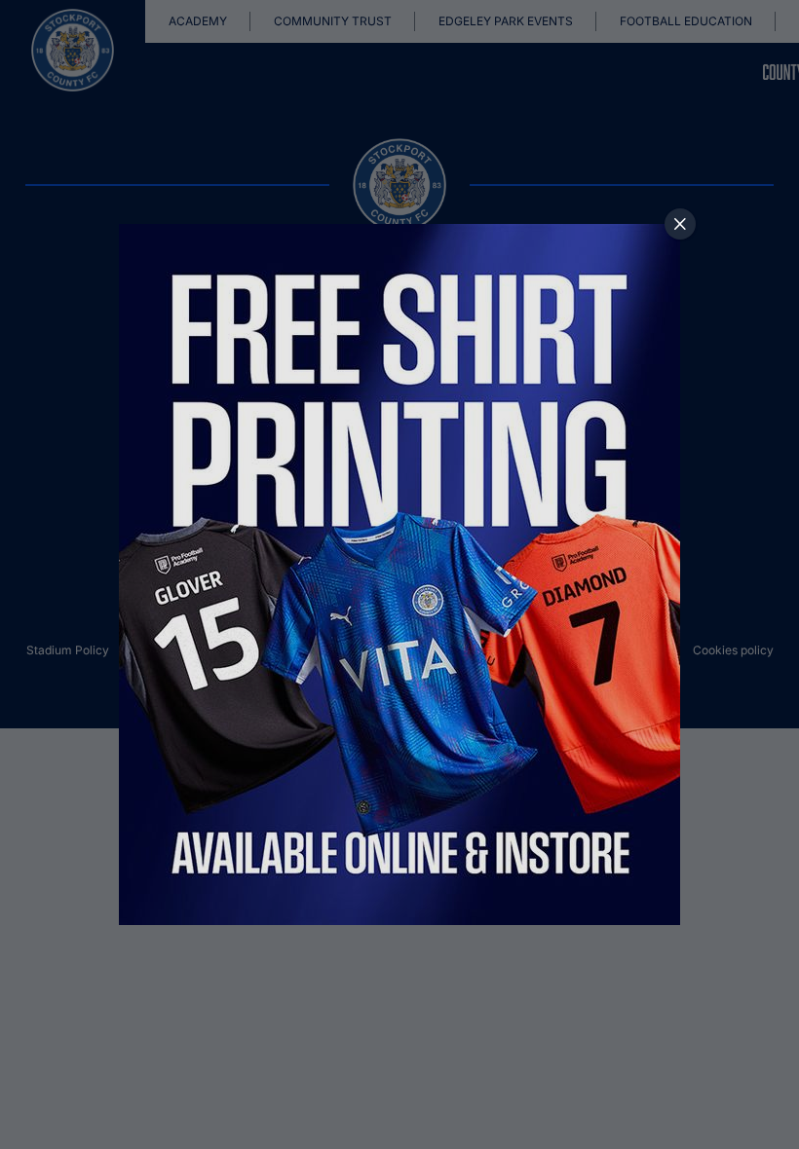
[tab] (680, 224)
